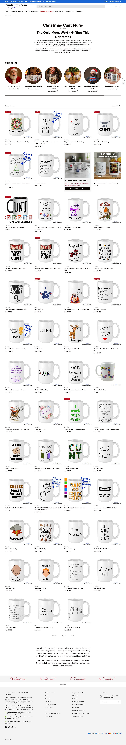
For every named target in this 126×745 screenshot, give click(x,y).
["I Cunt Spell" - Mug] (107, 570)
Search (47, 696)
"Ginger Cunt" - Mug (40, 588)
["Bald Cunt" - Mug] (18, 570)
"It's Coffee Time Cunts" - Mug (102, 549)
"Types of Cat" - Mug (40, 549)
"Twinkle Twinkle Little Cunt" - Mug (103, 268)
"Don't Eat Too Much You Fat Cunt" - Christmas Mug (77, 269)
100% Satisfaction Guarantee (53, 713)
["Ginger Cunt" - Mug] (48, 570)
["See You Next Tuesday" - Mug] (18, 451)
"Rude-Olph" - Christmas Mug (72, 348)
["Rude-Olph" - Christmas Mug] (77, 331)
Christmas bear (59, 653)
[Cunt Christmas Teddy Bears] (72, 75)
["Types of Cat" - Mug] (48, 531)
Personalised (68, 11)
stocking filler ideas (63, 660)
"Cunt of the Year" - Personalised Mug (15, 348)
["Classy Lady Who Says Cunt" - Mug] (18, 372)
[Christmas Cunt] (13, 75)
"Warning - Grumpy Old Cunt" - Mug (15, 268)
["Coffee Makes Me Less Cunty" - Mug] (18, 490)
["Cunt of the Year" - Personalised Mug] (18, 331)
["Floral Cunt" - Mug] (48, 411)
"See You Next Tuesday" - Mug (13, 468)
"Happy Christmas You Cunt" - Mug (74, 142)
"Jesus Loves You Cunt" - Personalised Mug (106, 183)
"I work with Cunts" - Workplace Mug (74, 429)
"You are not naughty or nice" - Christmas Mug (107, 429)
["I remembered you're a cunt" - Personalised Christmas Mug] (18, 165)
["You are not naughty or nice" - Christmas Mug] (107, 411)
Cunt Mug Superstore (46, 11)
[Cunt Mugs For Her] (112, 75)
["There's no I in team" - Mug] (77, 610)
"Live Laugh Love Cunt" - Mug (72, 227)
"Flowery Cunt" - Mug (100, 390)
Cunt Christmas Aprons (53, 87)
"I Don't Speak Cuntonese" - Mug (44, 627)
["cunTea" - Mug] (48, 331)
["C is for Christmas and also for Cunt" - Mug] (18, 124)
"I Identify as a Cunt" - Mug (101, 142)
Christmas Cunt (14, 86)
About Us (47, 698)
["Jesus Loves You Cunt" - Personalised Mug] (107, 165)
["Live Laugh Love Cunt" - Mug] (77, 209)
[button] (120, 6)
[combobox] (71, 6)
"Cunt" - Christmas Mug (41, 390)
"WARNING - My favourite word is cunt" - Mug (47, 268)
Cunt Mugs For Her (112, 86)
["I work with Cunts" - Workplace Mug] (77, 411)
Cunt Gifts (10, 739)
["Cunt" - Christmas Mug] (48, 372)
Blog (46, 710)
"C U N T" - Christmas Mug (71, 468)
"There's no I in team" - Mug (72, 627)
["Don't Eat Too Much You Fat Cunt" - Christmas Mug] (77, 250)
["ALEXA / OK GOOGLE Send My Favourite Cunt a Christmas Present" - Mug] (48, 490)
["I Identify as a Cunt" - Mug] (107, 124)
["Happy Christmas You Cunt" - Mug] (77, 124)
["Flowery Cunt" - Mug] (107, 372)
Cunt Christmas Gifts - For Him (92, 87)
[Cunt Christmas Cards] (33, 75)
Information (78, 11)
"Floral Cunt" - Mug (40, 429)
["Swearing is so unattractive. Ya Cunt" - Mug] (48, 451)
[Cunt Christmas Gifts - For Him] (92, 75)
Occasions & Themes (15, 11)
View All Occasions (77, 716)
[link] (54, 636)
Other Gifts (58, 11)
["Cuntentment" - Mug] (107, 292)
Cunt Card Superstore (31, 11)
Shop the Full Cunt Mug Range (77, 188)
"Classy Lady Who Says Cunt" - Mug (15, 390)
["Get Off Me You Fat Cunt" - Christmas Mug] (18, 411)
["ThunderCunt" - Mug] (18, 531)
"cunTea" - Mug (39, 348)
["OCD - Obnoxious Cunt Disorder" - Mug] (77, 372)
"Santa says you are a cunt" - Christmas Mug (76, 309)
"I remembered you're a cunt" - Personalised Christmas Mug (17, 183)
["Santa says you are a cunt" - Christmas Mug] (77, 292)
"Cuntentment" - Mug (100, 309)
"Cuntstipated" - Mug (41, 183)
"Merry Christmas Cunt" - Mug (102, 227)
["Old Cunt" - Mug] (107, 451)
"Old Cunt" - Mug (98, 468)
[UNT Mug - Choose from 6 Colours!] (18, 209)
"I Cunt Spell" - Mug (99, 588)
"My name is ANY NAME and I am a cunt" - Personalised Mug (46, 142)
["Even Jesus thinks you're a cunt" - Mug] (18, 292)
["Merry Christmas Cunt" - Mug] (107, 209)
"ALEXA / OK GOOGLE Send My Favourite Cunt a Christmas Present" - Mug (48, 508)
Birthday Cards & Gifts (78, 710)
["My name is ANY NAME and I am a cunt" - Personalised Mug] (48, 124)
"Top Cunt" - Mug (39, 309)
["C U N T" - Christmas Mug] (77, 451)
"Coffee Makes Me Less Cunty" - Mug (15, 507)
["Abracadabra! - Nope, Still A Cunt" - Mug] (107, 490)
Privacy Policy (49, 716)
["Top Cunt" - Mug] (48, 292)
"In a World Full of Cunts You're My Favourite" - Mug (107, 349)
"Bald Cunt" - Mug (10, 588)
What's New (75, 696)
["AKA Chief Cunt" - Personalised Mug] (77, 490)
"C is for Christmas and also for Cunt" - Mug (17, 142)
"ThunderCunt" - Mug (11, 549)
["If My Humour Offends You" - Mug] (77, 570)
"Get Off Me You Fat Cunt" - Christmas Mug (17, 429)
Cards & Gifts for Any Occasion (80, 713)
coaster (40, 653)
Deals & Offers (49, 707)
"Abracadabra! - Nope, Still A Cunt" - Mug (105, 507)
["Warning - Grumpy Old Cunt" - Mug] (18, 250)
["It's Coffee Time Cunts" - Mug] (107, 531)
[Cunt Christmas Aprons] (53, 75)
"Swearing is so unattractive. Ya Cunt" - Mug (47, 468)
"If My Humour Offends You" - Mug (73, 588)
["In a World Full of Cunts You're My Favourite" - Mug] (107, 331)
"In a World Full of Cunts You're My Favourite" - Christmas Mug (48, 228)
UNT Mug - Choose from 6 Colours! (14, 227)
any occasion (28, 701)
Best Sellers (75, 698)
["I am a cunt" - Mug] (77, 531)
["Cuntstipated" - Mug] (48, 165)
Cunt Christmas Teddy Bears (72, 87)
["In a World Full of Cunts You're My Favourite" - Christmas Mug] (48, 209)
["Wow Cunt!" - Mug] (18, 610)
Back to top (63, 684)
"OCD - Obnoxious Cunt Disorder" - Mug (75, 390)
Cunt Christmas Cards (33, 86)
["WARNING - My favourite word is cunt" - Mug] (48, 250)
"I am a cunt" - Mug (69, 549)
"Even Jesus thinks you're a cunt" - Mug (16, 309)
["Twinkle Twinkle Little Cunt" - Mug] (107, 250)
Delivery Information (50, 704)
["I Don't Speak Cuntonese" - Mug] (48, 610)
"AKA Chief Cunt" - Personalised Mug (74, 507)
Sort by (7, 106)
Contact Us (48, 701)
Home (6, 11)
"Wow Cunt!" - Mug (10, 627)
